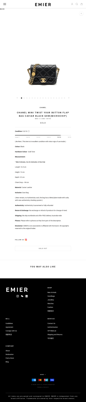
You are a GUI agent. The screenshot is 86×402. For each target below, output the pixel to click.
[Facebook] (26, 239)
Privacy (46, 387)
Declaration (10, 354)
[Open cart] (82, 4)
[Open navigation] (4, 4)
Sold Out (43, 248)
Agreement (9, 327)
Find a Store (10, 358)
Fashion (50, 307)
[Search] (77, 4)
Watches (50, 303)
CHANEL (43, 107)
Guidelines (9, 323)
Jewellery (50, 300)
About (8, 351)
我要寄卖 (9, 334)
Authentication (52, 327)
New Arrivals (51, 292)
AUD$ (42, 374)
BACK (2, 9)
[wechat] (22, 296)
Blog (7, 362)
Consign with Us (11, 331)
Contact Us (51, 323)
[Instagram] (17, 296)
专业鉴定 (50, 338)
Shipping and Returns (54, 334)
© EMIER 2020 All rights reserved (43, 384)
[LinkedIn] (26, 296)
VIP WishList (51, 331)
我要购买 (50, 311)
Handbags (51, 296)
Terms (39, 387)
